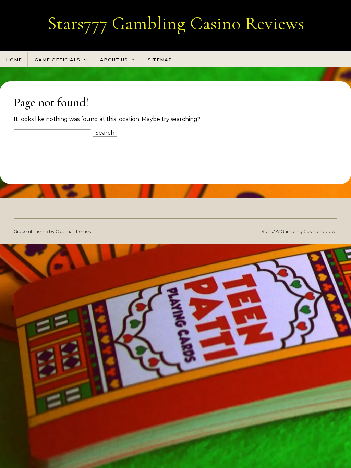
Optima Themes (73, 231)
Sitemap (160, 59)
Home (14, 59)
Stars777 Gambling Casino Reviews (175, 23)
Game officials (57, 59)
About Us (114, 59)
